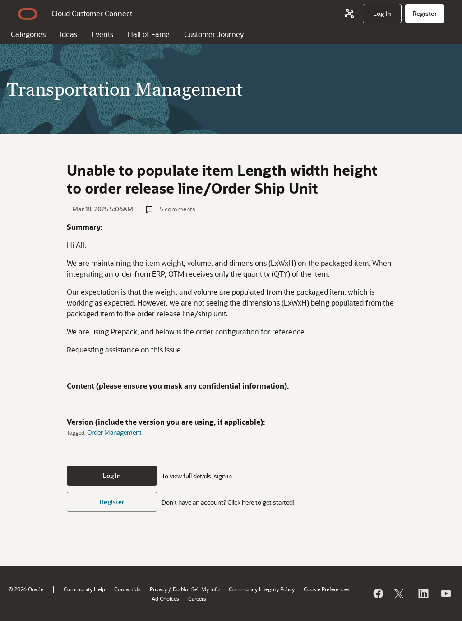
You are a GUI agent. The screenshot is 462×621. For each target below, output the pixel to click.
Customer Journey (214, 34)
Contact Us (127, 589)
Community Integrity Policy (262, 589)
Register (112, 501)
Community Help (84, 589)
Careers (197, 598)
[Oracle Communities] (349, 13)
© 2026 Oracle (25, 589)
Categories (28, 34)
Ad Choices (165, 598)
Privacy (158, 589)
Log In (112, 475)
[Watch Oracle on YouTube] (445, 593)
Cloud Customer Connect (91, 13)
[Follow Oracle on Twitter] (400, 593)
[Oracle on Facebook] (377, 593)
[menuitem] (382, 13)
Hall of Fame (149, 34)
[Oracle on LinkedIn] (423, 593)
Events (102, 34)
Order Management (114, 432)
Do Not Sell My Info (196, 589)
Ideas (68, 34)
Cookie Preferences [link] (327, 589)
